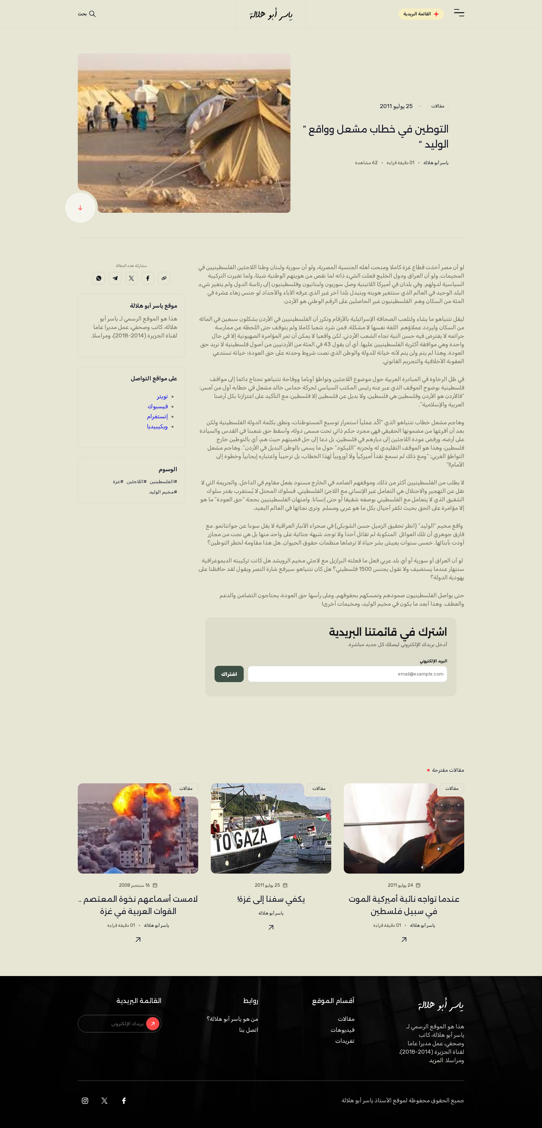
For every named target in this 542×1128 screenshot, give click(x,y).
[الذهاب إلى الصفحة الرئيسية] (271, 14)
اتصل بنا (248, 1029)
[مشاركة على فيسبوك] (147, 278)
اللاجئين (135, 481)
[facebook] (124, 1101)
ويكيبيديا (157, 426)
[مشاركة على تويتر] (131, 278)
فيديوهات (342, 1029)
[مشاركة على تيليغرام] (115, 278)
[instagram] (85, 1101)
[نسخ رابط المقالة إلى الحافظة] (164, 278)
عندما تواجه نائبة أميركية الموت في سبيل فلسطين (404, 905)
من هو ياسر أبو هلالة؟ (232, 1019)
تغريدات (344, 1040)
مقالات (437, 106)
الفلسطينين (162, 481)
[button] (459, 13)
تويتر (162, 396)
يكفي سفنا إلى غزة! (271, 899)
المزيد (436, 1060)
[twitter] (104, 1101)
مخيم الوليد (161, 491)
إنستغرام (157, 416)
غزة (116, 481)
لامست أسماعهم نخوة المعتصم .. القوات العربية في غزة (138, 905)
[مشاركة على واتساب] (99, 278)
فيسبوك (158, 406)
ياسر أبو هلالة (436, 162)
